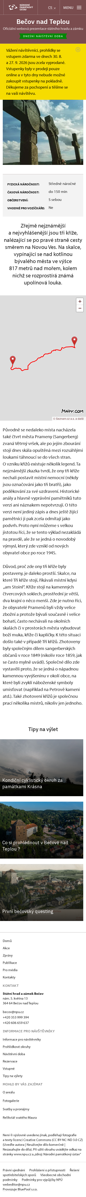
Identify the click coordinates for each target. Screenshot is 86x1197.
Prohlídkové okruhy (17, 1046)
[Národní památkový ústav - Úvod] (20, 7)
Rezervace (10, 1061)
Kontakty (9, 977)
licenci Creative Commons (32, 1140)
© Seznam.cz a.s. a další (68, 418)
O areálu (9, 1092)
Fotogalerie (11, 1100)
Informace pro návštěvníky (22, 1039)
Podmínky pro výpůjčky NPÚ (42, 1179)
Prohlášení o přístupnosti (47, 1170)
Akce (6, 948)
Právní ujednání (14, 1170)
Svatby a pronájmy (16, 1109)
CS (50, 7)
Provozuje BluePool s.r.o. (20, 1189)
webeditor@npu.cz (16, 1184)
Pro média (10, 970)
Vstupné (9, 1068)
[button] (74, 341)
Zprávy (8, 955)
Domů (7, 941)
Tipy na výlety (12, 1076)
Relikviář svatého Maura (20, 1117)
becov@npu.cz (13, 1012)
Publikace (10, 962)
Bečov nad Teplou (43, 21)
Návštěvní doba (14, 1054)
